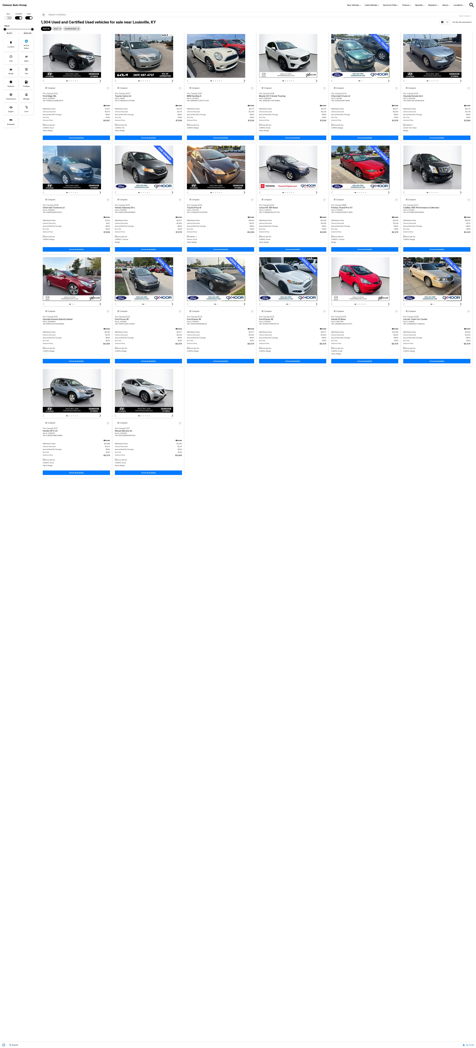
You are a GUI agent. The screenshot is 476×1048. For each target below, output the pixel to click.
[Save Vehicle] (108, 88)
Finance (405, 5)
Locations (457, 5)
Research (432, 5)
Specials (419, 5)
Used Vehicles (371, 5)
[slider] (5, 29)
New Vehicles (353, 5)
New (8, 14)
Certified (18, 14)
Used (29, 14)
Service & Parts (390, 5)
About (445, 5)
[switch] (8, 16)
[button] (471, 5)
